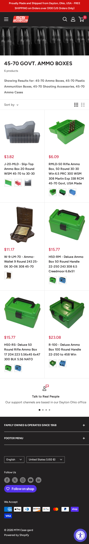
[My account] (73, 19)
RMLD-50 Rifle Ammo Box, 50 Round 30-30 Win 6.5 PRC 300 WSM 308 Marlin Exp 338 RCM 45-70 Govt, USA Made (66, 173)
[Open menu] (6, 19)
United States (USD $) (42, 459)
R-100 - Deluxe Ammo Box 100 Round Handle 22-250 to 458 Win (65, 349)
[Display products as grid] (76, 105)
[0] (81, 19)
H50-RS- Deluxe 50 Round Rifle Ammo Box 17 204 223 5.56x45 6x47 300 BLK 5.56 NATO (22, 352)
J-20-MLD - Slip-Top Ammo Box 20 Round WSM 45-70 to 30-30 (19, 169)
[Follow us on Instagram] (23, 480)
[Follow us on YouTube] (31, 480)
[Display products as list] (83, 105)
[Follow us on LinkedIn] (38, 480)
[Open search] (65, 19)
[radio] (8, 183)
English (10, 459)
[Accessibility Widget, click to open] (80, 535)
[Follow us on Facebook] (7, 480)
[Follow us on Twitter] (15, 480)
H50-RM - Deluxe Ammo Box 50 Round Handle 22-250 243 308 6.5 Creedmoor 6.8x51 (66, 264)
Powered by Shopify (16, 535)
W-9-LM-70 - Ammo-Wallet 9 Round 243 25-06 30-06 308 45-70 (21, 261)
